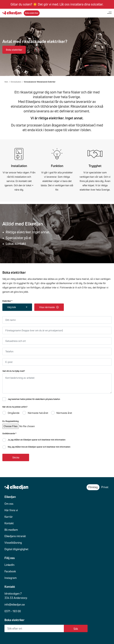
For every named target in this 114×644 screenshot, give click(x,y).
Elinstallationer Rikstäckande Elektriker (40, 82)
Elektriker (7, 301)
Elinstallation (16, 82)
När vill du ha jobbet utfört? (14, 407)
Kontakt (9, 523)
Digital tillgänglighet (16, 549)
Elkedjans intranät (15, 536)
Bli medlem (11, 530)
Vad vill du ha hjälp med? (13, 371)
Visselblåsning (13, 543)
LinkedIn (9, 565)
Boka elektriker (14, 49)
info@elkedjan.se (14, 604)
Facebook (10, 571)
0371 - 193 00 (12, 611)
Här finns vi (11, 510)
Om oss (8, 504)
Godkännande (9, 433)
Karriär (8, 517)
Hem (6, 82)
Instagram (10, 578)
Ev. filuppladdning (10, 421)
